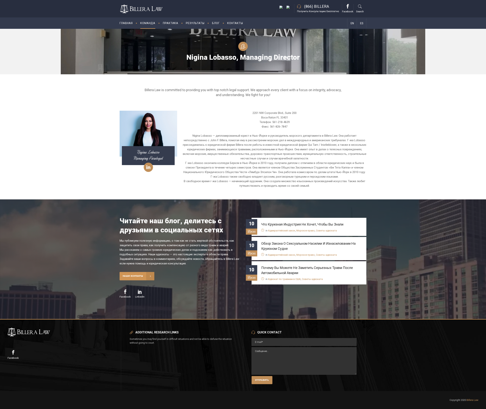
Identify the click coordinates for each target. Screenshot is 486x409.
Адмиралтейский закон (281, 230)
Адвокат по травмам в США (284, 279)
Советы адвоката (326, 230)
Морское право (305, 230)
